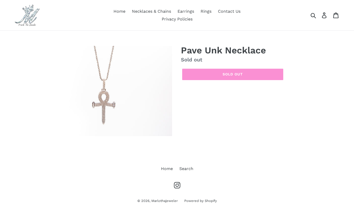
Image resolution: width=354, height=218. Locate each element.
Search (186, 168)
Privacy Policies (177, 19)
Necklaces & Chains (151, 11)
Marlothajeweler (164, 201)
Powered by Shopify (200, 201)
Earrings (186, 11)
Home (119, 11)
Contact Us (229, 11)
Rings (206, 11)
